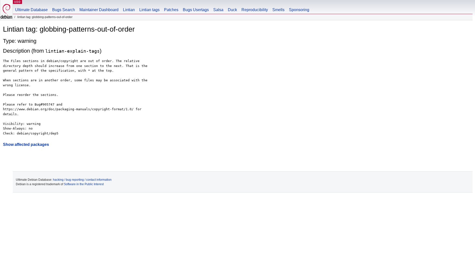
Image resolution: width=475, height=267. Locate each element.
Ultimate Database (31, 10)
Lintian (129, 10)
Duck (232, 10)
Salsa (218, 10)
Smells (278, 10)
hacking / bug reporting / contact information (82, 179)
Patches (171, 10)
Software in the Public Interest (84, 184)
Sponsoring (299, 10)
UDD (17, 2)
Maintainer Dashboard (99, 10)
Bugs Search (63, 10)
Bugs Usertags (196, 10)
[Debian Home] (6, 10)
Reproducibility (254, 10)
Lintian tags (149, 10)
